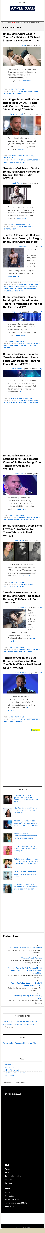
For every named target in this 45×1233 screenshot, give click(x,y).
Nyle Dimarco (9, 291)
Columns (8, 1179)
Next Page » (35, 730)
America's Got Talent (27, 160)
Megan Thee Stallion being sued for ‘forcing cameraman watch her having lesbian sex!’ (26, 823)
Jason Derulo (31, 287)
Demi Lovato (16, 586)
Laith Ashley (9, 289)
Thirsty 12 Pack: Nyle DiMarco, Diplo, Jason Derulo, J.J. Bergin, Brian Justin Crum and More (22, 238)
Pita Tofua (19, 291)
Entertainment (16, 156)
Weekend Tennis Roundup (31, 958)
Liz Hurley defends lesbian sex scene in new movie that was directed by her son (26, 886)
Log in (29, 1227)
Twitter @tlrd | (9, 1043)
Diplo (11, 287)
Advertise (8, 1065)
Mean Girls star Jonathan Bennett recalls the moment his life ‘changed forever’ (25, 835)
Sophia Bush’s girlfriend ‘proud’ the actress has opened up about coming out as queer (26, 798)
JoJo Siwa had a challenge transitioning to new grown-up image (25, 874)
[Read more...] (27, 80)
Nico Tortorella (32, 289)
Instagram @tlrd (30, 1043)
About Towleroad (12, 1070)
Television (8, 348)
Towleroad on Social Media (15, 1073)
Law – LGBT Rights (13, 1176)
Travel (7, 1169)
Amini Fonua (23, 284)
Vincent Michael (15, 93)
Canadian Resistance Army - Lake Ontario (26, 948)
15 (41, 369)
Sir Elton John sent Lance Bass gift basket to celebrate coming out (26, 848)
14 (41, 607)
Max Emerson (20, 289)
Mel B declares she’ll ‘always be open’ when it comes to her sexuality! (25, 810)
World (31, 398)
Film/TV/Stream (16, 398)
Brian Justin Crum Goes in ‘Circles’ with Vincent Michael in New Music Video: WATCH (21, 37)
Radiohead (28, 651)
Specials (8, 1183)
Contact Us (9, 1067)
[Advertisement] (22, 429)
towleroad (19, 89)
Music (12, 89)
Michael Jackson (20, 346)
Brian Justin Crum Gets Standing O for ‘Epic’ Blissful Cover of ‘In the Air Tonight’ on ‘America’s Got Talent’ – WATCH (22, 462)
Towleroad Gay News (22, 8)
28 (41, 673)
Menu (24, 3)
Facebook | (19, 1043)
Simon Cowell (23, 402)
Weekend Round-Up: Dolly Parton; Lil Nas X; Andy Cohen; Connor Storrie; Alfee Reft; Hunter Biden (25, 970)
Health (25, 156)
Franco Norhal (20, 287)
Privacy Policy (10, 1076)
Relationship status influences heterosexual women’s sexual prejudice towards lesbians (26, 861)
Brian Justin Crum (26, 91)
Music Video (26, 586)
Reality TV (31, 346)
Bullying (7, 586)
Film (7, 1173)
